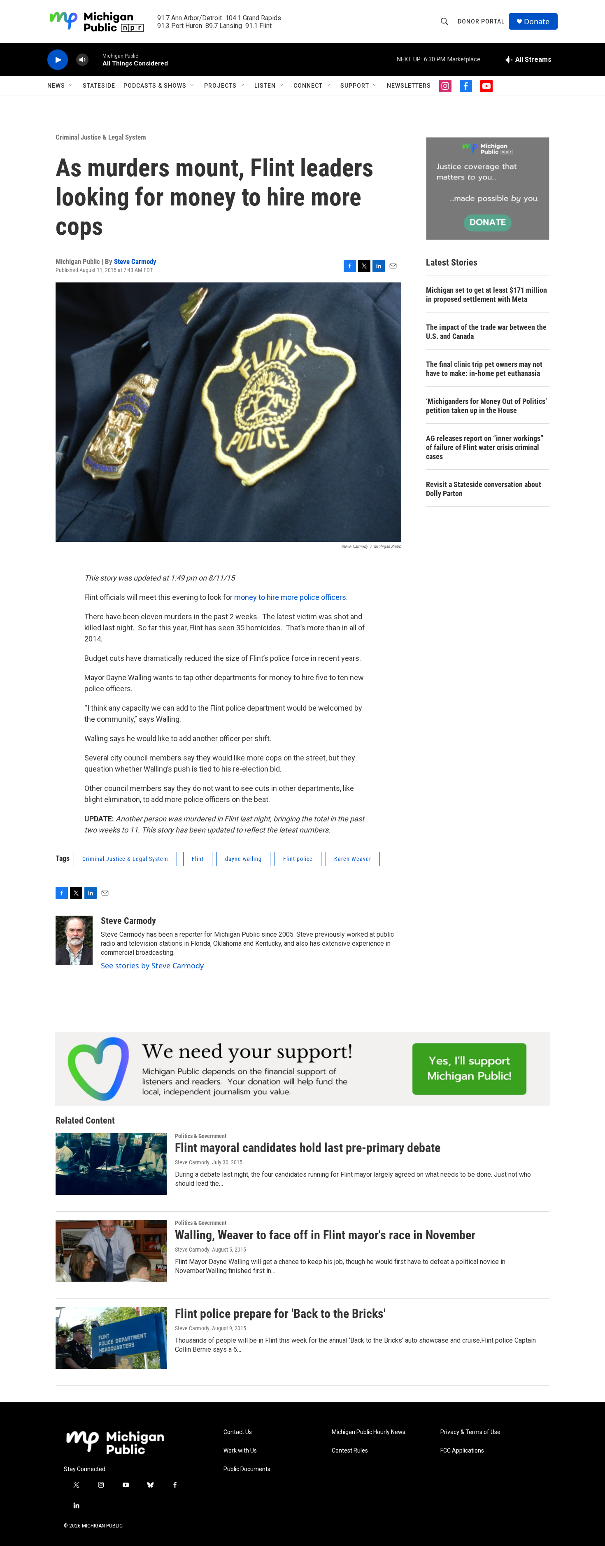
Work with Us (240, 1451)
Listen (265, 85)
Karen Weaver (352, 859)
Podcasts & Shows (154, 85)
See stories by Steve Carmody (152, 965)
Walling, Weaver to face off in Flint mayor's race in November (325, 1235)
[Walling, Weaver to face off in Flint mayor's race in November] (111, 1251)
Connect (308, 85)
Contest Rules (350, 1451)
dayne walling (243, 859)
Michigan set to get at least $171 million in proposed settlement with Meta (486, 294)
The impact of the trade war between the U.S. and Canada (486, 331)
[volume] (82, 60)
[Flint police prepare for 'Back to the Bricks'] (111, 1338)
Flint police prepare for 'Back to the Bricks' (280, 1313)
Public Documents (246, 1469)
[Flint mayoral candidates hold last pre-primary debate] (111, 1164)
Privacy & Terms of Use (470, 1432)
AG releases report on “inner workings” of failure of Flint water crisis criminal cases (484, 447)
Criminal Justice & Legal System (101, 137)
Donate (536, 21)
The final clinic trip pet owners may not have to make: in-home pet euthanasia (484, 369)
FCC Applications (462, 1451)
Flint (198, 859)
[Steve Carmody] (74, 940)
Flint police (298, 859)
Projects (220, 85)
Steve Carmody (135, 261)
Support (354, 85)
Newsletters (409, 85)
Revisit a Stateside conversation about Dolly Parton (483, 489)
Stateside (99, 85)
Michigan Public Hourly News (368, 1432)
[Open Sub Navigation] (71, 85)
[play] (57, 60)
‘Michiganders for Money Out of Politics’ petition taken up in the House (486, 406)
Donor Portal (481, 21)
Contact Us (237, 1432)
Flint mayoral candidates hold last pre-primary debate (307, 1147)
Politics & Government (200, 1136)
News (56, 85)
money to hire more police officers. (291, 597)
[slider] (95, 59)
